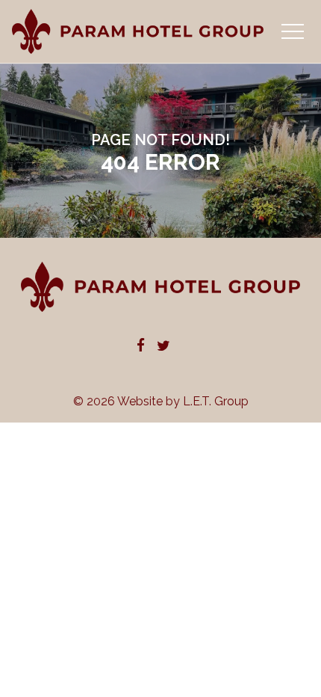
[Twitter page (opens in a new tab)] (163, 347)
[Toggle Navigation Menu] (292, 31)
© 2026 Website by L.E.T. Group (161, 401)
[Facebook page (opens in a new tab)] (141, 347)
